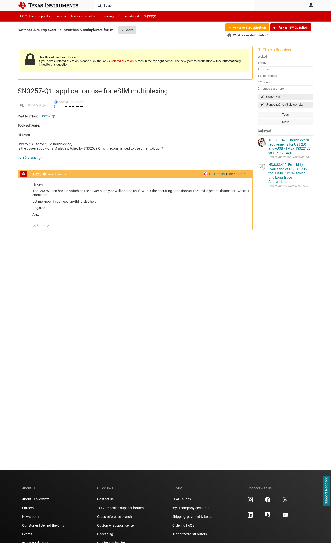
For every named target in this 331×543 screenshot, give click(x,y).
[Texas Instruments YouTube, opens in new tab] (285, 517)
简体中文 (150, 16)
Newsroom (30, 517)
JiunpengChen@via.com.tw (284, 104)
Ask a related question (249, 27)
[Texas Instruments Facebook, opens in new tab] (268, 501)
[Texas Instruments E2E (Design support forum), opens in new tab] (268, 517)
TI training (107, 16)
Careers (28, 508)
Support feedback (326, 491)
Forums (60, 16)
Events (27, 534)
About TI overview (35, 499)
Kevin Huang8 (37, 105)
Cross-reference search (114, 517)
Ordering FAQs (183, 525)
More (129, 30)
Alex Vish (39, 174)
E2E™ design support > (35, 16)
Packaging (105, 534)
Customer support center (116, 525)
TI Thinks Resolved (275, 49)
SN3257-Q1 (274, 97)
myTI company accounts (190, 508)
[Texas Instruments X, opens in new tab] (285, 501)
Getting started (128, 16)
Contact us (105, 499)
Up (34, 226)
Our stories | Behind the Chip (43, 525)
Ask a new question (293, 27)
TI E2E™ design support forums (120, 508)
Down (48, 226)
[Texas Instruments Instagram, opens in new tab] (250, 501)
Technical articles (83, 16)
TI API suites (181, 499)
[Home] (52, 5)
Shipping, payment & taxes (192, 517)
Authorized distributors (189, 534)
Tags (285, 114)
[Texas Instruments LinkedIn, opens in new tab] (250, 517)
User (310, 5)
